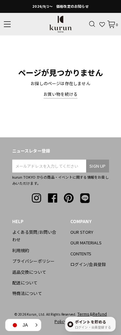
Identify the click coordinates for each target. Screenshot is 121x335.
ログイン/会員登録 (88, 264)
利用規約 (20, 250)
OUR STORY (82, 232)
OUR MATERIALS (86, 243)
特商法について (27, 293)
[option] (60, 6)
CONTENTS (81, 254)
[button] (23, 325)
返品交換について (29, 272)
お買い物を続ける (61, 94)
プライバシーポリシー (33, 261)
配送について (25, 283)
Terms (83, 314)
